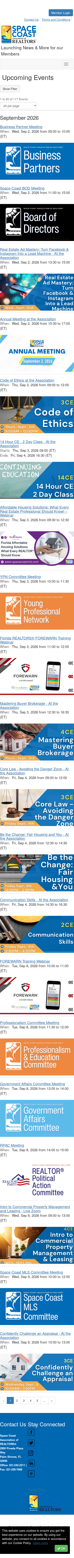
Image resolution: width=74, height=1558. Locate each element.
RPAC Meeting (12, 1145)
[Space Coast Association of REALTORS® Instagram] (51, 1453)
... (44, 1400)
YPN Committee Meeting (20, 576)
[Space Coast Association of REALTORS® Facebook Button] (51, 1432)
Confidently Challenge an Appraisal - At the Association (35, 1335)
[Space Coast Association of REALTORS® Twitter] (51, 1443)
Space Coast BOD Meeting (22, 188)
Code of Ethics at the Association (27, 380)
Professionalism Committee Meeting (29, 1022)
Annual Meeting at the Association (28, 319)
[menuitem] (32, 19)
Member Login (60, 13)
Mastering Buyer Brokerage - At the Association (29, 705)
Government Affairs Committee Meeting (32, 1083)
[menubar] (48, 19)
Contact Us (31, 19)
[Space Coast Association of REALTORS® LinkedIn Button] (51, 1463)
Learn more (40, 1543)
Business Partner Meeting (21, 126)
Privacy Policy (37, 1489)
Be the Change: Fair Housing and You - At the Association (34, 836)
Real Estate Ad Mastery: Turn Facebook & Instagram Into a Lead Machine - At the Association (34, 253)
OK (62, 1548)
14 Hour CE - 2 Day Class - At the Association (28, 443)
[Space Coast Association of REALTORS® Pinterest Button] (51, 1473)
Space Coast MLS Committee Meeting (31, 1272)
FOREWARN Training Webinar (25, 961)
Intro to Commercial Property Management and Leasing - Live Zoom (35, 1208)
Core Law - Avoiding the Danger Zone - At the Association (34, 771)
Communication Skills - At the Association (34, 899)
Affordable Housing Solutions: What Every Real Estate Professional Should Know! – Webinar (34, 511)
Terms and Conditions (56, 19)
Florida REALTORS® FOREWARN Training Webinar (35, 640)
